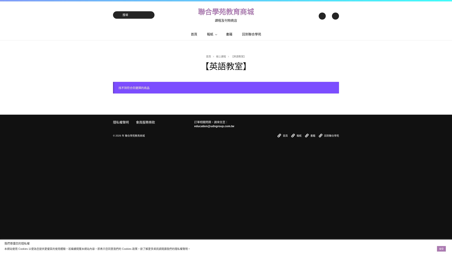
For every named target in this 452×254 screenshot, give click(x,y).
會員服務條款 (145, 122)
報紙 (210, 34)
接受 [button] (441, 248)
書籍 (229, 34)
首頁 (194, 34)
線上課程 (221, 56)
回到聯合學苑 (251, 34)
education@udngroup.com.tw (214, 126)
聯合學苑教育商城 (226, 12)
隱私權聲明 (121, 122)
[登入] (322, 15)
